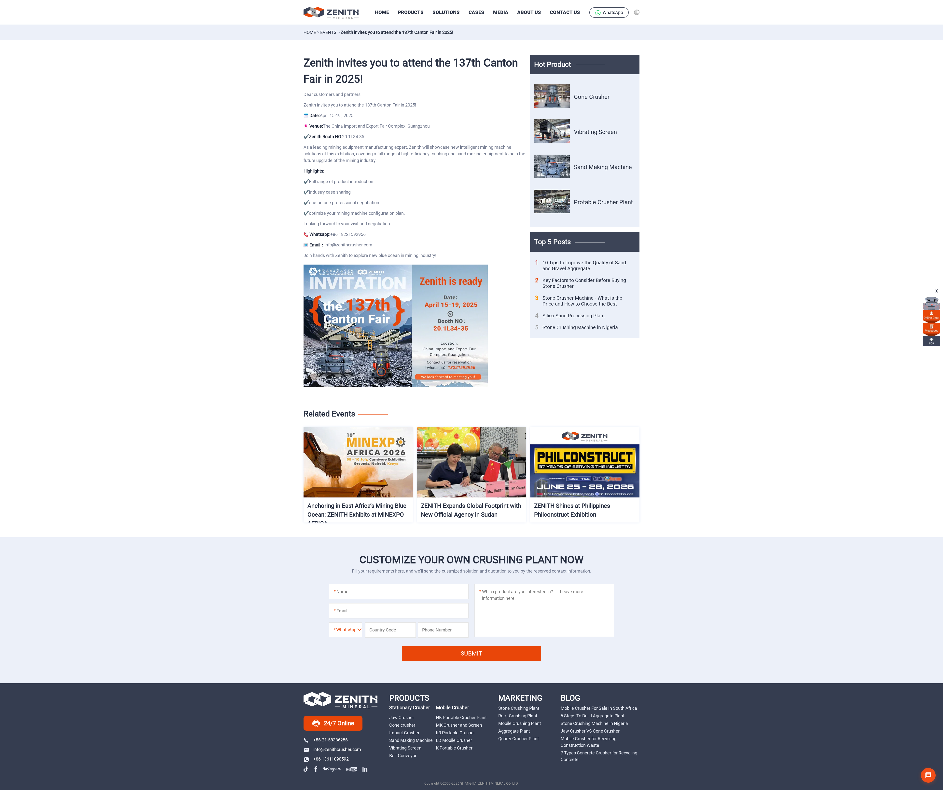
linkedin (365, 769)
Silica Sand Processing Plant (570, 316)
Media (500, 12)
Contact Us (565, 12)
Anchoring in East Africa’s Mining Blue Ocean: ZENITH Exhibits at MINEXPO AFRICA (356, 514)
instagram (332, 769)
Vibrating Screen (595, 132)
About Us (529, 12)
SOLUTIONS (446, 12)
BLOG (570, 698)
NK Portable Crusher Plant (461, 717)
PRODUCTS (411, 12)
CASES (476, 12)
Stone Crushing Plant (518, 708)
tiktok (306, 769)
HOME (382, 12)
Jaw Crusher (401, 717)
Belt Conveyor (402, 755)
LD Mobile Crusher (454, 740)
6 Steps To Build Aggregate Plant (592, 715)
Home (310, 32)
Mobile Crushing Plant (519, 723)
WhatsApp (613, 12)
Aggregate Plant (514, 731)
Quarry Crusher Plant (518, 738)
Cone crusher (402, 725)
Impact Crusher (404, 732)
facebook (316, 769)
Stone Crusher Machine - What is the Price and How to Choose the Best (578, 301)
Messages (931, 328)
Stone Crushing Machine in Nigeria (576, 327)
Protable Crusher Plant (603, 202)
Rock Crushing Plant (517, 715)
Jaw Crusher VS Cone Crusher (590, 731)
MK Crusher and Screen (459, 725)
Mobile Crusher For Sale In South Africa (599, 708)
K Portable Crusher (454, 747)
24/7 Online (339, 723)
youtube (352, 769)
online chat (931, 315)
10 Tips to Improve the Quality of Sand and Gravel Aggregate (580, 265)
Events (328, 32)
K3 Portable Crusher (455, 732)
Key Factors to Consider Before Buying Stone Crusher (580, 283)
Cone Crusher (592, 97)
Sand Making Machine (603, 167)
